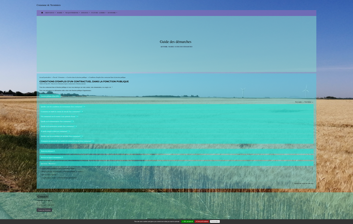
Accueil (164, 47)
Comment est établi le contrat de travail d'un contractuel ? (61, 111)
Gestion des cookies (200, 219)
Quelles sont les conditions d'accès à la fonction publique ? (59, 168)
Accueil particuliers (45, 77)
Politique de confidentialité (166, 219)
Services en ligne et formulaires (51, 157)
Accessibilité (180, 219)
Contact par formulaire (44, 210)
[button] (42, 13)
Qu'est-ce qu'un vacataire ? (49, 175)
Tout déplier (309, 102)
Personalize (215, 221)
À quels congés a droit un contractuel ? (55, 131)
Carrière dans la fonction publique (77, 77)
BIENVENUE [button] (49, 13)
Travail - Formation (59, 77)
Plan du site (189, 219)
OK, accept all (188, 221)
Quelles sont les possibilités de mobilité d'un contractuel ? (61, 136)
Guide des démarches (183, 47)
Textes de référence (47, 151)
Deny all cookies (202, 221)
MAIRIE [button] (60, 13)
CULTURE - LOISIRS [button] (98, 13)
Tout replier (299, 102)
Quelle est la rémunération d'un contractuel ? (57, 121)
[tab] (50, 96)
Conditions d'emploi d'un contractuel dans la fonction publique (107, 77)
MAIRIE (171, 47)
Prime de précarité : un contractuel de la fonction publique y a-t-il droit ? (62, 171)
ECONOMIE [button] (112, 13)
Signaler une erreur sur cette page (304, 183)
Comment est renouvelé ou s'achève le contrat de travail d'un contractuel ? (67, 141)
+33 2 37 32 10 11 (42, 207)
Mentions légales (152, 219)
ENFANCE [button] (85, 13)
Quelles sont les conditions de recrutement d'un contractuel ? (62, 106)
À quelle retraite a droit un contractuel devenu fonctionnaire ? (59, 178)
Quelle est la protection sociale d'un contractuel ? (58, 126)
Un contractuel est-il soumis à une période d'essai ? (59, 116)
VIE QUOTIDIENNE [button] (72, 13)
